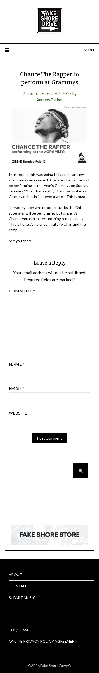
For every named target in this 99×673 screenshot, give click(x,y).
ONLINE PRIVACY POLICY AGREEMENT (43, 641)
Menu (88, 49)
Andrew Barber (49, 99)
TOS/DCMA (19, 630)
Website (18, 412)
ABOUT (15, 574)
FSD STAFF (18, 586)
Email (16, 388)
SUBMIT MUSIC (22, 597)
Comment (22, 290)
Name (16, 363)
